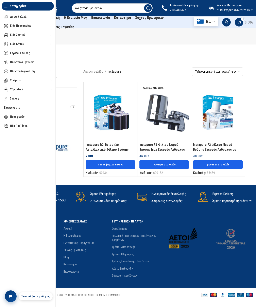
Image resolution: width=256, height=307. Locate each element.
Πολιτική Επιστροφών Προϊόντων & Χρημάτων (134, 238)
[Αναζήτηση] (148, 8)
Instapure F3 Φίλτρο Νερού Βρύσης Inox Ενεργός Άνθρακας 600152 (162, 149)
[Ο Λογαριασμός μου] (226, 22)
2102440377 (178, 10)
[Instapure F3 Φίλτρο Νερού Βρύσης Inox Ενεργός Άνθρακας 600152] (164, 112)
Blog (66, 257)
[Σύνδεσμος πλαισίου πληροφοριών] (103, 198)
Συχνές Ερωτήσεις (75, 250)
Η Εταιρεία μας (72, 235)
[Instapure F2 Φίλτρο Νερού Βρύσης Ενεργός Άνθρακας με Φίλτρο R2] (218, 112)
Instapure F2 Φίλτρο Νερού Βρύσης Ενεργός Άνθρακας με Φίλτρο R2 (214, 149)
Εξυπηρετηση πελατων (127, 221)
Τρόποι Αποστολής (123, 247)
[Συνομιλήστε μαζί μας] (11, 296)
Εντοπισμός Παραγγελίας (79, 243)
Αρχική (68, 228)
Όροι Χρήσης (119, 229)
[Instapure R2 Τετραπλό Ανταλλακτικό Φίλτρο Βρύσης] (110, 112)
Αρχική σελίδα (93, 71)
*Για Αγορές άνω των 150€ (235, 10)
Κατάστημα (70, 264)
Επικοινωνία (71, 271)
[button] (110, 164)
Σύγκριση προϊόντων (124, 275)
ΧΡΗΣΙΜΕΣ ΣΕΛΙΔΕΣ (75, 221)
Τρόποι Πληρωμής (123, 254)
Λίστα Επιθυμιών (122, 268)
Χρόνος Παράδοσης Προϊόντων (130, 261)
